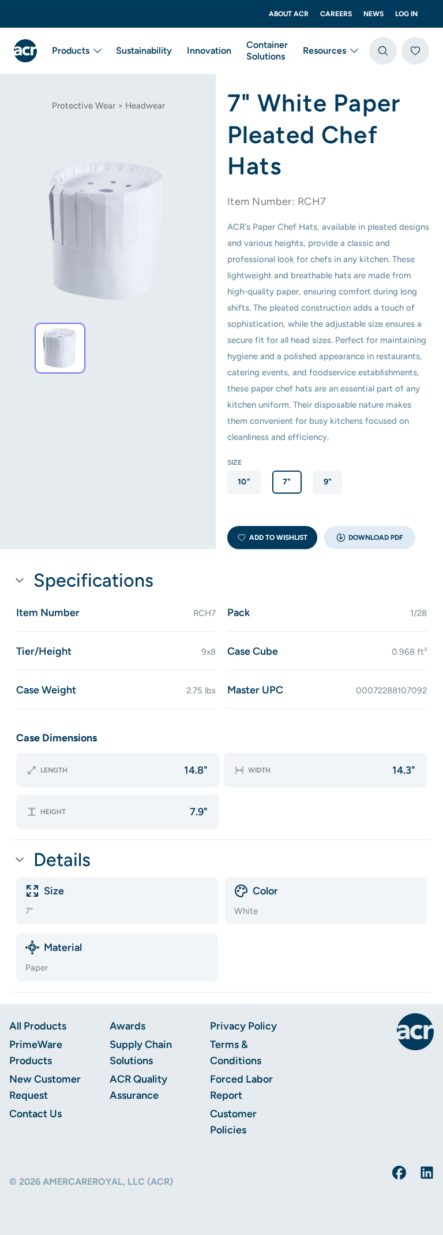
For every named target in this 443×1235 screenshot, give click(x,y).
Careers (336, 14)
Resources (324, 50)
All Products (37, 1026)
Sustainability (144, 50)
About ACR (289, 14)
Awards (127, 1026)
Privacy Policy (243, 1026)
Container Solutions (267, 50)
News (373, 14)
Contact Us (35, 1113)
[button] (369, 537)
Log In (406, 14)
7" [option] (287, 482)
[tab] (60, 348)
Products (70, 50)
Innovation (209, 50)
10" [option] (244, 482)
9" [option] (328, 482)
